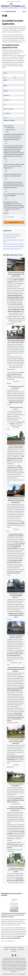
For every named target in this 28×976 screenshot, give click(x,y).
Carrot (24, 974)
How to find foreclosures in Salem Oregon (13, 246)
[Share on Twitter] (6, 16)
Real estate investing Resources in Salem (13, 244)
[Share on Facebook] (3, 16)
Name (5, 73)
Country (5, 118)
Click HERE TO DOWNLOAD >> (8, 941)
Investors (6, 949)
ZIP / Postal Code (7, 113)
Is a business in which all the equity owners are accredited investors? (12, 175)
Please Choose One (9, 126)
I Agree (7, 210)
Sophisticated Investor (11, 129)
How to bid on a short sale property (12, 249)
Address (6, 91)
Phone (5, 80)
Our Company (10, 1)
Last (15, 77)
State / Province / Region (8, 109)
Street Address (6, 95)
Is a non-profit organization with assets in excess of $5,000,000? (14, 194)
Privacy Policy (20, 949)
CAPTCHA (6, 213)
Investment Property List (10, 947)
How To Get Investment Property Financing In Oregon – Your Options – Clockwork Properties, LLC (12, 235)
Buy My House (20, 947)
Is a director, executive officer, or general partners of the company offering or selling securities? (14, 166)
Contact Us (18, 1)
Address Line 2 (6, 100)
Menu (24, 12)
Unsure (7, 131)
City (4, 104)
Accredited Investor (10, 127)
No (6, 143)
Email (5, 85)
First (4, 77)
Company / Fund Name (9, 120)
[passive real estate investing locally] (14, 905)
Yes (6, 141)
